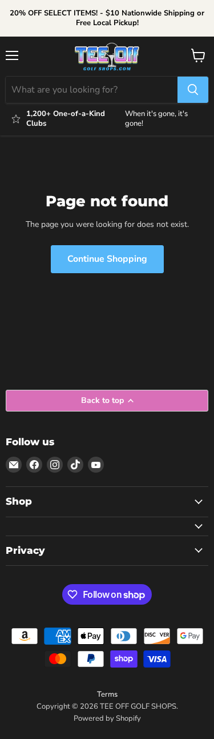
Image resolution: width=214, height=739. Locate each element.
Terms (107, 694)
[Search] (192, 90)
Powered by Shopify (107, 718)
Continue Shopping (107, 259)
